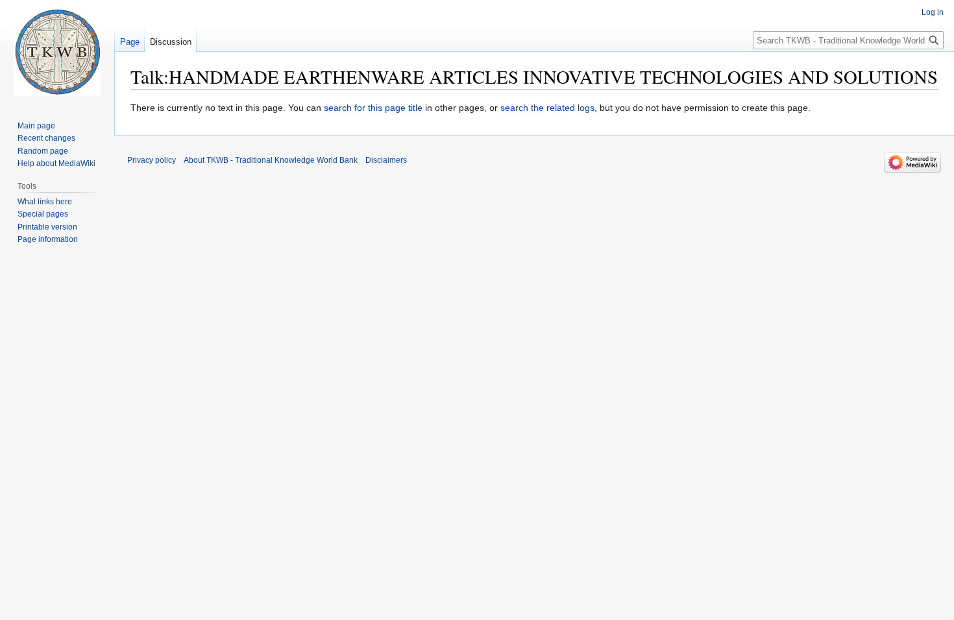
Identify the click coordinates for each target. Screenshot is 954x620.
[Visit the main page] (57, 52)
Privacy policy (151, 160)
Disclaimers (386, 160)
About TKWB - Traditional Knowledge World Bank (271, 160)
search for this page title (373, 107)
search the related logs (547, 107)
